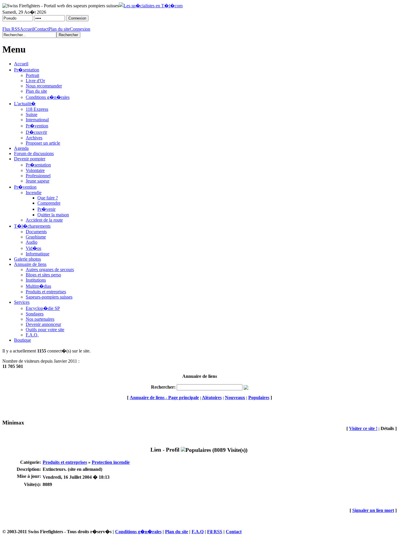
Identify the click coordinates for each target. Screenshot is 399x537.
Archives (34, 137)
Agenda (21, 148)
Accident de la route (44, 219)
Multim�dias (38, 286)
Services (22, 302)
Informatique (37, 253)
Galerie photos (27, 259)
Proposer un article (43, 143)
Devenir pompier (29, 158)
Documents (36, 231)
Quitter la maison (53, 214)
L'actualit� (25, 103)
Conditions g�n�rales (48, 97)
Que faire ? (47, 197)
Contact (41, 29)
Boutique (22, 340)
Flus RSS (11, 29)
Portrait (32, 75)
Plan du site (59, 29)
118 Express (37, 109)
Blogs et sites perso (43, 274)
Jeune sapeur (37, 180)
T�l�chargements (32, 226)
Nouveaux (235, 397)
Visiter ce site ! (363, 428)
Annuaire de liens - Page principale (164, 397)
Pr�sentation (26, 69)
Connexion (80, 29)
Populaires (258, 397)
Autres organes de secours (50, 269)
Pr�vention (37, 125)
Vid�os (33, 248)
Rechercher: (163, 387)
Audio (31, 242)
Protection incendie (111, 462)
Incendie (33, 192)
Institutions (36, 280)
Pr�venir (46, 209)
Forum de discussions (34, 153)
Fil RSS (214, 531)
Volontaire (35, 170)
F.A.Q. (32, 334)
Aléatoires (212, 397)
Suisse (31, 114)
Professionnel (38, 175)
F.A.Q (198, 531)
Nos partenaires (40, 319)
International (37, 119)
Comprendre (48, 203)
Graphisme (36, 236)
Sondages (35, 313)
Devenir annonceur (43, 324)
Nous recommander (44, 85)
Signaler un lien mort (373, 510)
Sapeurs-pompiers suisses (49, 296)
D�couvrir (36, 132)
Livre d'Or (35, 80)
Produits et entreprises (46, 291)
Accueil (27, 29)
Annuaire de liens (30, 264)
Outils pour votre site (45, 329)
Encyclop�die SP (43, 308)
